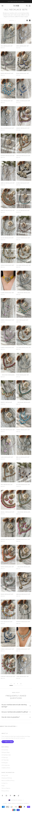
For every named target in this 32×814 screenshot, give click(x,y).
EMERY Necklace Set (7, 320)
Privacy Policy (5, 790)
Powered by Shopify (22, 803)
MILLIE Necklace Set (7, 128)
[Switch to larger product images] (27, 20)
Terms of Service (6, 788)
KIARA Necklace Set (22, 183)
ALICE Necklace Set (7, 237)
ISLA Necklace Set (7, 100)
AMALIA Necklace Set (23, 100)
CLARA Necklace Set (7, 292)
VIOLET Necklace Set (23, 237)
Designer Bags (6, 752)
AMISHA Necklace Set (23, 155)
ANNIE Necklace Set (23, 128)
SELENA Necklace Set (8, 429)
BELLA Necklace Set (23, 457)
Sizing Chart (5, 775)
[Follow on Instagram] (6, 795)
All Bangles (5, 762)
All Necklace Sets (6, 755)
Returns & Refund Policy (8, 780)
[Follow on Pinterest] (10, 795)
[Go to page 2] (21, 683)
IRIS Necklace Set (7, 45)
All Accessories (6, 765)
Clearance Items (6, 767)
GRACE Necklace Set (7, 265)
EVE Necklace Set (6, 621)
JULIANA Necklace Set (23, 265)
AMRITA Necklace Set (8, 210)
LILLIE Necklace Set (23, 210)
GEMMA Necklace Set (23, 539)
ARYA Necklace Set (22, 45)
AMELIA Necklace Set (8, 183)
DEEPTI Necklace (6, 402)
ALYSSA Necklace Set (23, 484)
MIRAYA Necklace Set (8, 155)
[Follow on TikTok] (18, 795)
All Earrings (5, 757)
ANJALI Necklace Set (7, 512)
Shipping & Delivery (7, 778)
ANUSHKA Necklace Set (24, 292)
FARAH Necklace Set (7, 347)
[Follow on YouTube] (14, 795)
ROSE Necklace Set (7, 73)
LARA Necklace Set (7, 457)
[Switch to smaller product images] (29, 20)
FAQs (3, 785)
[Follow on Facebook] (2, 795)
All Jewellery (5, 749)
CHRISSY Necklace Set (8, 676)
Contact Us (4, 783)
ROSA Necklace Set (22, 73)
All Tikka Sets (5, 760)
